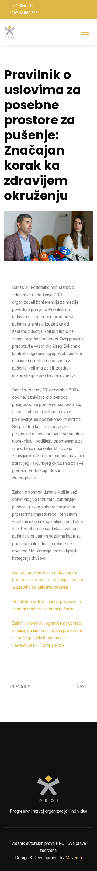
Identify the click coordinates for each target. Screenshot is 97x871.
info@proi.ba (23, 6)
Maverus (73, 857)
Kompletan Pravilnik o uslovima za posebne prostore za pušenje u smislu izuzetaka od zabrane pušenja (48, 580)
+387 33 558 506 (23, 13)
